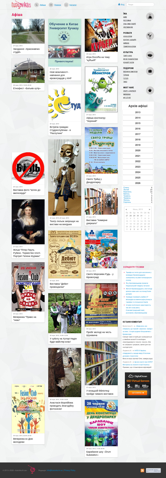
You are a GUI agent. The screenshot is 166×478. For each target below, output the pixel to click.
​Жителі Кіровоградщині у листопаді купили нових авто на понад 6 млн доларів (139, 291)
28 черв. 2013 (17, 314)
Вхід (122, 4)
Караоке (126, 43)
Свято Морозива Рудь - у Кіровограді (99, 275)
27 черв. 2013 (17, 46)
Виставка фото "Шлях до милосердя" (26, 191)
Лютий (126, 190)
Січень (126, 188)
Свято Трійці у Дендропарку (94, 180)
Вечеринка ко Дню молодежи (23, 440)
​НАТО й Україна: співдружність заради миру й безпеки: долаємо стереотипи (137, 353)
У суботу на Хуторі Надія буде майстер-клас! (63, 340)
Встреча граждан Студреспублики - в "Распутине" (60, 130)
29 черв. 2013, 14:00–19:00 (59, 399)
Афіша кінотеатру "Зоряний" (95, 119)
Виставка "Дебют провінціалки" (59, 285)
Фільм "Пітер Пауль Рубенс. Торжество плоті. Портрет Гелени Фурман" (27, 253)
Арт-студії (127, 98)
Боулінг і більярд (129, 40)
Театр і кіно (127, 56)
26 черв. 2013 (54, 69)
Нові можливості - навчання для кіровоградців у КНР (61, 75)
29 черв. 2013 (91, 54)
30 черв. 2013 (91, 329)
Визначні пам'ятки (130, 72)
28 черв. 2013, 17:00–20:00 (95, 448)
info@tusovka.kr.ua (55, 470)
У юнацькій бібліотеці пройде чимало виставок (99, 392)
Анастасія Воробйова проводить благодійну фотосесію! (62, 405)
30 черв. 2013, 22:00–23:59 (22, 435)
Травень (126, 196)
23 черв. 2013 (91, 176)
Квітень (126, 194)
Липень (126, 200)
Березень (127, 192)
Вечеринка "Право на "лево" (24, 318)
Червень (127, 198)
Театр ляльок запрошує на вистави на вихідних (64, 222)
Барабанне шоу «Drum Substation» (98, 453)
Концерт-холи (128, 62)
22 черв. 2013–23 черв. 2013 (59, 218)
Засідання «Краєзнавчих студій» (26, 50)
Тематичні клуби (129, 46)
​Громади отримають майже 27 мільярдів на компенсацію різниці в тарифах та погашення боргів (139, 299)
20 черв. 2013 (54, 124)
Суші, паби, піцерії (129, 24)
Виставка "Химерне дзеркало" (96, 221)
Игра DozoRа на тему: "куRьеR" (98, 58)
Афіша (43, 4)
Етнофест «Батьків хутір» (27, 88)
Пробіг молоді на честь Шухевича (98, 333)
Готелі (125, 78)
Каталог (73, 4)
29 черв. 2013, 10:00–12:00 (59, 335)
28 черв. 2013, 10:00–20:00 (22, 85)
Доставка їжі (128, 27)
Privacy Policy (69, 470)
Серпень (127, 202)
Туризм (126, 75)
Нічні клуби (127, 36)
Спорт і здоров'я (129, 91)
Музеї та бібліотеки (130, 59)
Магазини (126, 94)
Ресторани (127, 20)
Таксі (125, 82)
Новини (57, 4)
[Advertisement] (28, 121)
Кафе (125, 17)
